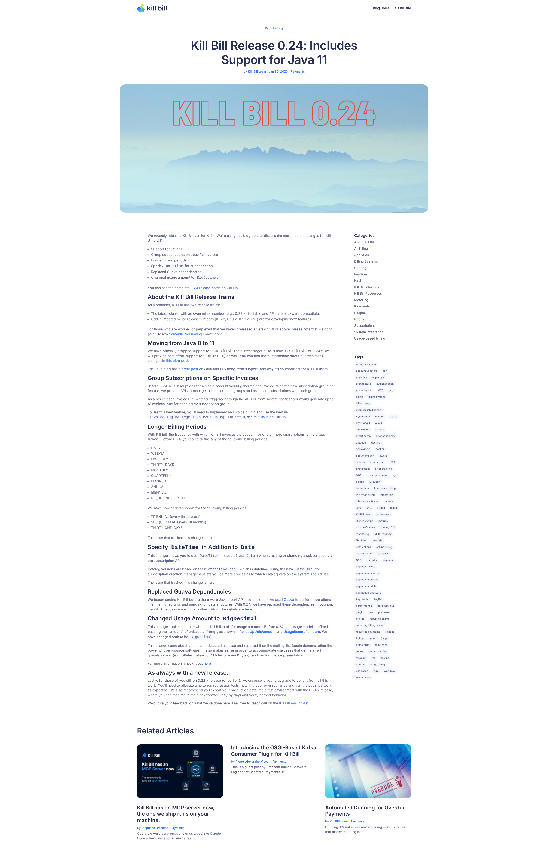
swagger (361, 657)
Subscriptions (364, 326)
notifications (363, 547)
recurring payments (368, 631)
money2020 (388, 527)
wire (376, 670)
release (389, 631)
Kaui (357, 281)
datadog (361, 442)
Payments (298, 71)
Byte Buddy (363, 416)
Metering (361, 300)
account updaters (366, 370)
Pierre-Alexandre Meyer (252, 761)
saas (372, 638)
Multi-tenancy (383, 534)
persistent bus (385, 605)
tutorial (360, 664)
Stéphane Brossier (154, 828)
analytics (361, 377)
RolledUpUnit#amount (257, 631)
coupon (379, 429)
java (358, 507)
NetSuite (361, 540)
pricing (360, 618)
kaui (369, 507)
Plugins (360, 313)
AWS (380, 390)
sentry (360, 651)
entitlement (363, 468)
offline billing (384, 547)
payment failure (365, 566)
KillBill (394, 507)
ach (385, 370)
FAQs (359, 475)
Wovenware (363, 677)
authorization (364, 390)
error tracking (383, 468)
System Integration (368, 332)
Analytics (361, 255)
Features (361, 274)
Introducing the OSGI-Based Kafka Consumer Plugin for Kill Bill (273, 750)
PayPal (378, 599)
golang (360, 481)
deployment (363, 449)
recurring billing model (369, 625)
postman (383, 612)
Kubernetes (384, 514)
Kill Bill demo (363, 514)
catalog (379, 416)
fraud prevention (378, 475)
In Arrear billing (365, 494)
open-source (364, 553)
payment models (366, 586)
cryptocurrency (385, 436)
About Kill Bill (364, 242)
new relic (377, 540)
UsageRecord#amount (301, 631)
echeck (360, 462)
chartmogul (363, 423)
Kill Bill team (257, 71)
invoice (389, 501)
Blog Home (381, 8)
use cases (362, 670)
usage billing (377, 664)
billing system (376, 396)
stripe (383, 651)
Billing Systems (366, 261)
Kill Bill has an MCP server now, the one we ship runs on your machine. (175, 814)
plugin (359, 612)
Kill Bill (381, 507)
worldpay (389, 670)
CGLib (393, 416)
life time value (364, 521)
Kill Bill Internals (366, 287)
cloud (378, 423)
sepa (372, 651)
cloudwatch (363, 429)
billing (359, 396)
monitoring (362, 534)
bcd (391, 390)
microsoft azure (365, 527)
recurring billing (379, 618)
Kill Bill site (402, 8)
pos (371, 612)
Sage (384, 638)
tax (374, 657)
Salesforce (362, 644)
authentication (385, 383)
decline (375, 442)
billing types (363, 403)
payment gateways (367, 573)
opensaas (383, 553)
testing (385, 657)
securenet (381, 644)
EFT (392, 462)
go (394, 475)
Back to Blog (274, 28)
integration (386, 494)
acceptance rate (366, 364)
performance (364, 605)
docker (380, 449)
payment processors (368, 592)
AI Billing (361, 248)
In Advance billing (385, 488)
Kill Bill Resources (368, 293)
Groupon (374, 481)
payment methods (367, 579)
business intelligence (368, 409)
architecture (363, 383)
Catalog (360, 268)
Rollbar (360, 638)
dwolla (383, 455)
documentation (365, 455)
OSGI (359, 560)
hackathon (362, 488)
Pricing (359, 319)
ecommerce (377, 462)
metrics (383, 521)
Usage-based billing (369, 338)
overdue (373, 560)
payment (388, 560)
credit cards (363, 436)
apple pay (378, 377)
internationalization (367, 501)
